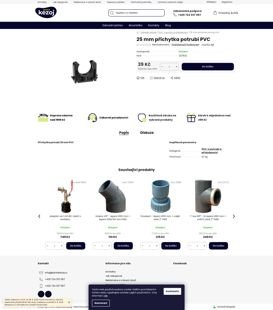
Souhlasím (172, 291)
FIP (212, 44)
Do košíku (207, 66)
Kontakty (42, 2)
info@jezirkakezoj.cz (56, 272)
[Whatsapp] (48, 294)
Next (234, 216)
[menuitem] (112, 25)
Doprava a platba (116, 2)
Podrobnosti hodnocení (185, 44)
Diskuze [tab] (147, 132)
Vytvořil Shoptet (226, 306)
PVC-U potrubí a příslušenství (212, 150)
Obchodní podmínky (141, 2)
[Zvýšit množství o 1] (176, 66)
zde (106, 295)
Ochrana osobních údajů (170, 2)
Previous (39, 216)
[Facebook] (41, 294)
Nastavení (100, 303)
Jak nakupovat (60, 2)
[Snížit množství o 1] (162, 66)
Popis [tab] (124, 132)
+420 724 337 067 (189, 15)
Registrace (227, 2)
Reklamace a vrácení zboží (87, 2)
